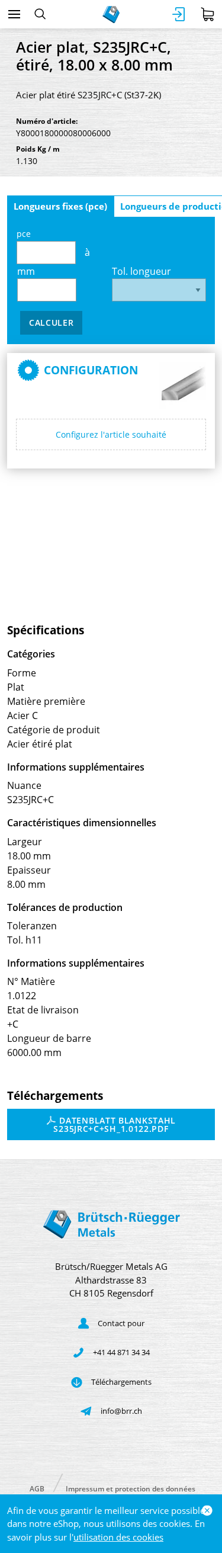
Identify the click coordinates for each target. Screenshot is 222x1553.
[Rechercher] (40, 14)
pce (24, 233)
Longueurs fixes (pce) (60, 206)
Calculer (51, 322)
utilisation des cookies (118, 1537)
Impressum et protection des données (130, 1488)
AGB (37, 1488)
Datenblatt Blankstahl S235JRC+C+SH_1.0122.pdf (114, 1124)
